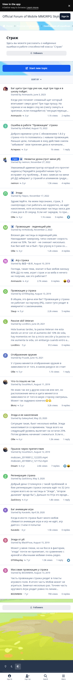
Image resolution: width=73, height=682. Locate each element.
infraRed (26, 128)
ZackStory (27, 478)
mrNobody (27, 229)
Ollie (13, 217)
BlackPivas (27, 542)
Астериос (16, 149)
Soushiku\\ (27, 384)
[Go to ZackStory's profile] (5, 476)
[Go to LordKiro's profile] (5, 321)
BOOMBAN (27, 572)
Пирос (25, 195)
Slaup (13, 311)
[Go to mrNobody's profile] (5, 227)
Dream (14, 465)
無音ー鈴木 (27, 263)
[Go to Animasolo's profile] (5, 89)
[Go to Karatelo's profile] (5, 510)
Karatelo (26, 512)
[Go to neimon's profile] (5, 160)
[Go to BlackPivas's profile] (5, 540)
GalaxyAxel (27, 418)
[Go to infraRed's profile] (5, 126)
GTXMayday (28, 293)
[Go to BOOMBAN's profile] (5, 570)
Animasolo (27, 94)
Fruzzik (25, 357)
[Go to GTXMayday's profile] (5, 291)
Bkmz (13, 405)
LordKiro (26, 323)
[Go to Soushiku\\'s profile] (5, 382)
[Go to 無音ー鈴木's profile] (5, 261)
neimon (26, 162)
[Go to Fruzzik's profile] (5, 355)
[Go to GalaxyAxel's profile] (5, 415)
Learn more (6, 5)
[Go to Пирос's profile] (5, 193)
